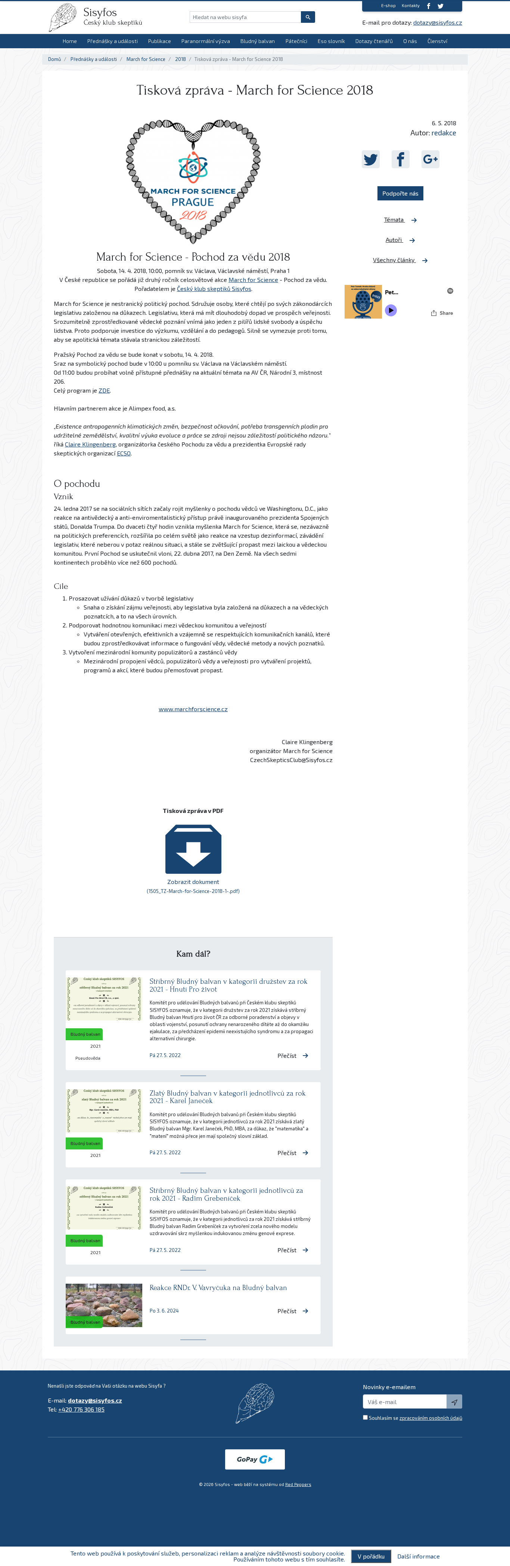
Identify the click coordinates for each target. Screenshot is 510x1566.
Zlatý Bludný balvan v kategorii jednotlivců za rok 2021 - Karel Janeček (228, 1097)
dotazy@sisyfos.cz (437, 22)
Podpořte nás (400, 193)
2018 (180, 59)
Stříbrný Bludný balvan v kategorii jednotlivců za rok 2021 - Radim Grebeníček (226, 1194)
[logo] (66, 18)
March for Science (146, 59)
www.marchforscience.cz (193, 708)
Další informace (418, 1556)
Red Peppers (298, 1484)
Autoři (394, 239)
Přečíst (286, 1055)
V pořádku (371, 1556)
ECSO (124, 453)
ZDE (104, 390)
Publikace (159, 41)
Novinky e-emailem (389, 1386)
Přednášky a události (112, 41)
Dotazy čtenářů (374, 41)
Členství (437, 41)
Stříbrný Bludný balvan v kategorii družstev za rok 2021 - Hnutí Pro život (229, 985)
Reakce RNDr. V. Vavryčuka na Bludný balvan (218, 1287)
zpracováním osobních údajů (430, 1418)
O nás (410, 41)
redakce (444, 132)
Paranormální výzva (205, 41)
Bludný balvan (257, 41)
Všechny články (394, 259)
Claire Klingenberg (90, 444)
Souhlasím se (415, 1418)
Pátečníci (296, 41)
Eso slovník (331, 41)
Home (70, 41)
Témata (394, 219)
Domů (54, 59)
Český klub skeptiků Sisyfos (214, 288)
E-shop (388, 5)
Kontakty (411, 5)
